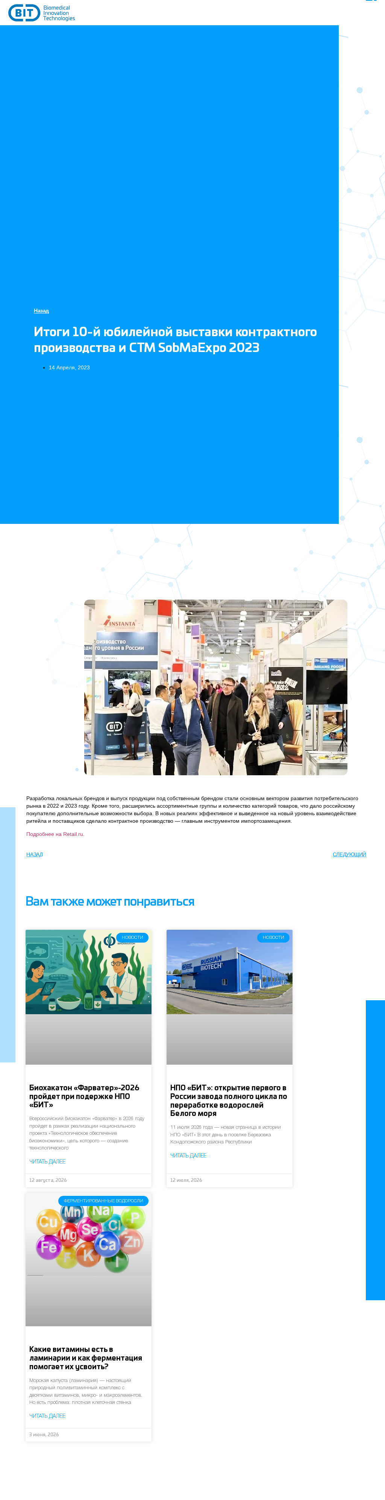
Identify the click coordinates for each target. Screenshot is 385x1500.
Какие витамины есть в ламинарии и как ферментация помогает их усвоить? (85, 1358)
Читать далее (47, 1162)
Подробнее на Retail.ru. (55, 834)
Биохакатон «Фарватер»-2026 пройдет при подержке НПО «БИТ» (84, 1097)
